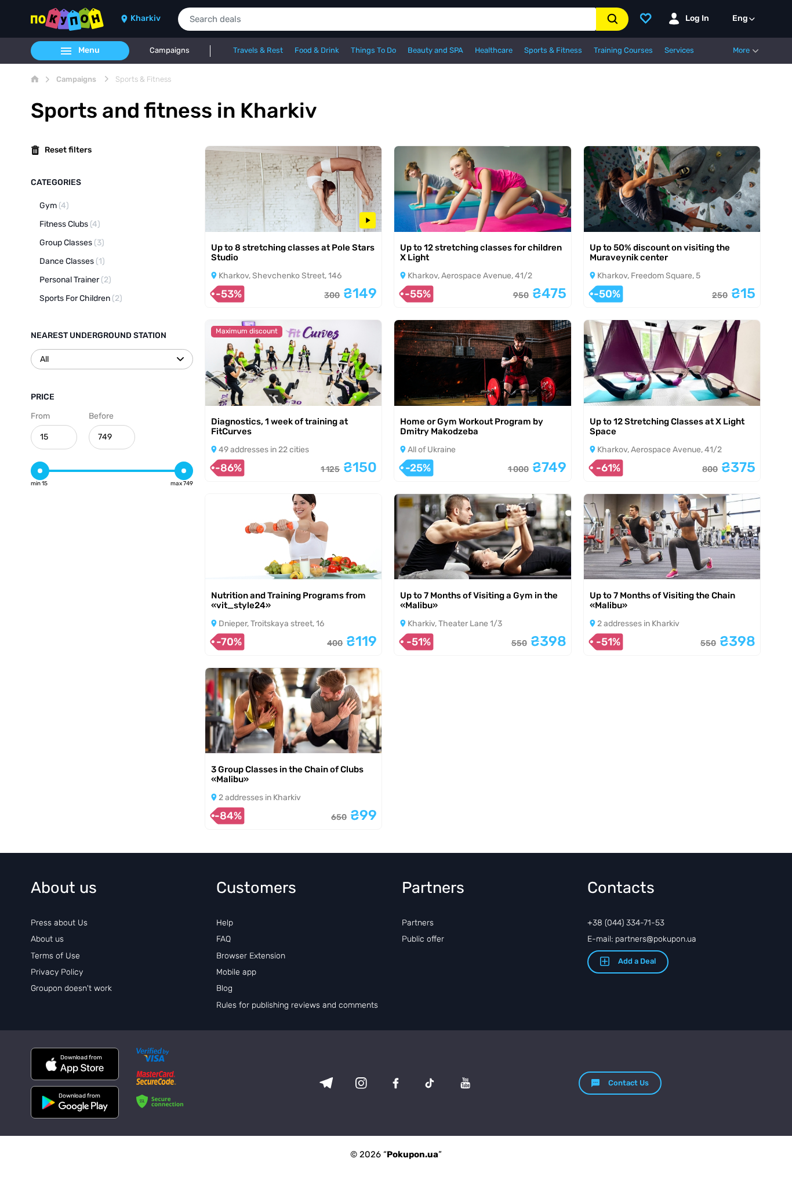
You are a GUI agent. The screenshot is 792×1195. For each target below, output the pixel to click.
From (40, 416)
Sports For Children (80, 298)
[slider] (40, 471)
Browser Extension (250, 956)
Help (224, 923)
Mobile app (236, 972)
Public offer (423, 939)
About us (47, 939)
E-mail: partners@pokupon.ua (641, 939)
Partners (418, 923)
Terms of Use (55, 956)
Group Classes (71, 243)
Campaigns (170, 50)
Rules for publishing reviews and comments (297, 1005)
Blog (224, 988)
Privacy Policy (57, 972)
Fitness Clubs (69, 224)
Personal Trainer (75, 280)
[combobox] (387, 19)
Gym (54, 205)
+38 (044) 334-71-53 (625, 923)
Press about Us (59, 923)
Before (101, 416)
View (230, 216)
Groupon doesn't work (71, 988)
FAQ (223, 939)
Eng (740, 18)
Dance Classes (72, 261)
